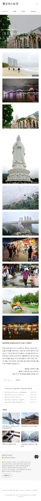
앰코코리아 (6, 490)
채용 (14, 11)
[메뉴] (37, 3)
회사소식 (5, 11)
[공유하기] (8, 380)
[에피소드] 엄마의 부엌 (11, 397)
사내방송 (33, 11)
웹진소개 (12, 490)
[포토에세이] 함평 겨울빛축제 (13, 402)
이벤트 (23, 11)
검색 (32, 3)
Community (8, 388)
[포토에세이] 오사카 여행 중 (13, 395)
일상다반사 (17, 388)
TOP (39, 488)
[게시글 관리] (11, 380)
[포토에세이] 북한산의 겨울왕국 (14, 400)
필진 (17, 490)
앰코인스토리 (10, 4)
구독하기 (28, 490)
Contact (22, 490)
